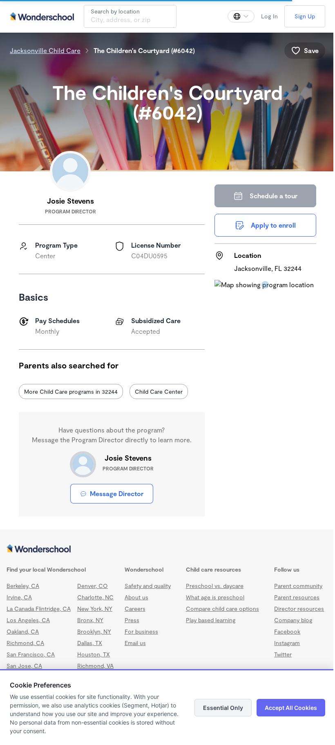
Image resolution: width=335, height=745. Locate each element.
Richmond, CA (25, 642)
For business (141, 631)
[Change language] (241, 16)
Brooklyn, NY (94, 631)
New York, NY (94, 608)
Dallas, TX (89, 642)
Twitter (283, 654)
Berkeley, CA (23, 585)
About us (136, 597)
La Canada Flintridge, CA (39, 608)
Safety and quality (148, 585)
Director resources (299, 608)
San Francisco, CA (31, 654)
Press (132, 619)
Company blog (293, 619)
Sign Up (305, 16)
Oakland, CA (23, 631)
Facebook (287, 631)
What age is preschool (215, 597)
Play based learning (211, 619)
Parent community (298, 585)
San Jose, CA (24, 665)
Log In (269, 16)
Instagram (287, 642)
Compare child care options (222, 608)
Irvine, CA (19, 597)
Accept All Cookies (291, 707)
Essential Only (223, 707)
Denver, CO (92, 585)
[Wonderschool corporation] (167, 549)
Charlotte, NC (95, 597)
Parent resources (296, 597)
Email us (135, 642)
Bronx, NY (90, 619)
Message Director (116, 493)
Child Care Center (159, 391)
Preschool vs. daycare (214, 585)
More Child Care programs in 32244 (71, 391)
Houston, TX (93, 654)
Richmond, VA (95, 665)
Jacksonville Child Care (45, 50)
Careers (135, 608)
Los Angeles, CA (28, 619)
